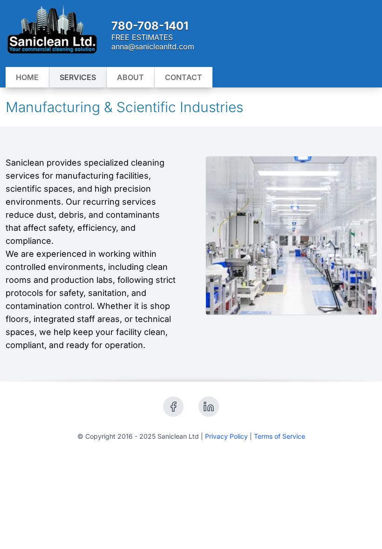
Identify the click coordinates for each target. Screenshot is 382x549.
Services (78, 77)
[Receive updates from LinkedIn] (208, 406)
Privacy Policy (226, 436)
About (130, 77)
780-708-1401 (149, 26)
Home (27, 77)
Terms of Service (279, 436)
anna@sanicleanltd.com (152, 46)
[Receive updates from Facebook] (173, 406)
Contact (183, 77)
